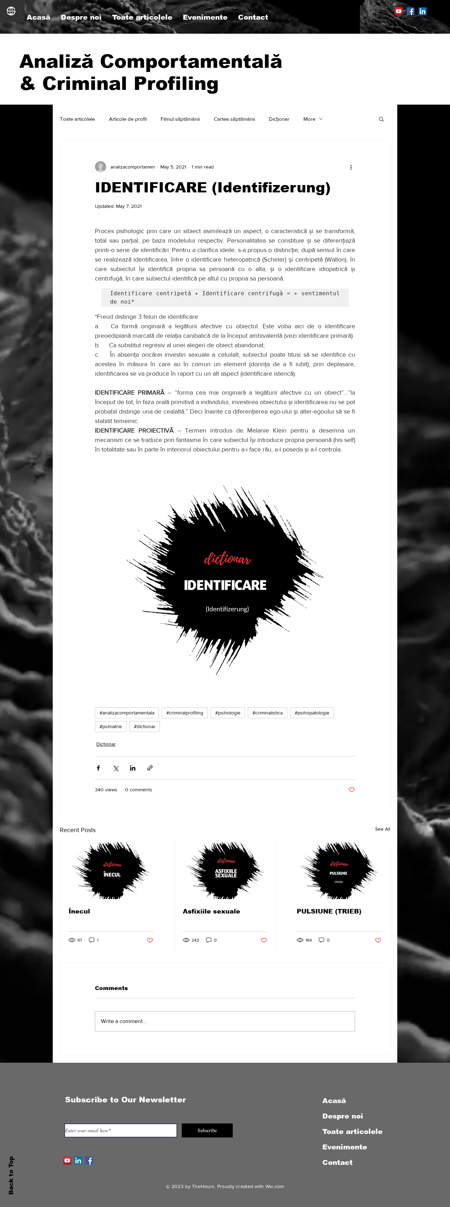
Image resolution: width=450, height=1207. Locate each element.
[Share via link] (150, 768)
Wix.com (274, 1186)
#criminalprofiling (184, 712)
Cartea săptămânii (234, 119)
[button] (381, 118)
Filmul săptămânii (180, 119)
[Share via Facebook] (98, 768)
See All (382, 829)
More (309, 119)
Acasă (334, 1100)
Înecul (79, 911)
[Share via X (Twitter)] (115, 768)
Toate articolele (77, 119)
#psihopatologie (312, 712)
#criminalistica (267, 712)
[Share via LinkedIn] (132, 768)
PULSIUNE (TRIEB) (329, 911)
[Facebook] (410, 11)
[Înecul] (111, 870)
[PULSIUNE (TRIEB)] (339, 870)
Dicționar (279, 119)
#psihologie (227, 712)
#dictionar (144, 726)
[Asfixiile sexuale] (225, 870)
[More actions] (351, 167)
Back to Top (11, 1175)
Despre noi (342, 1116)
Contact (337, 1162)
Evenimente (344, 1147)
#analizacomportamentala (126, 712)
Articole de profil (128, 119)
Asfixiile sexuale (211, 911)
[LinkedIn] (422, 11)
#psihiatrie (110, 726)
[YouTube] (399, 11)
